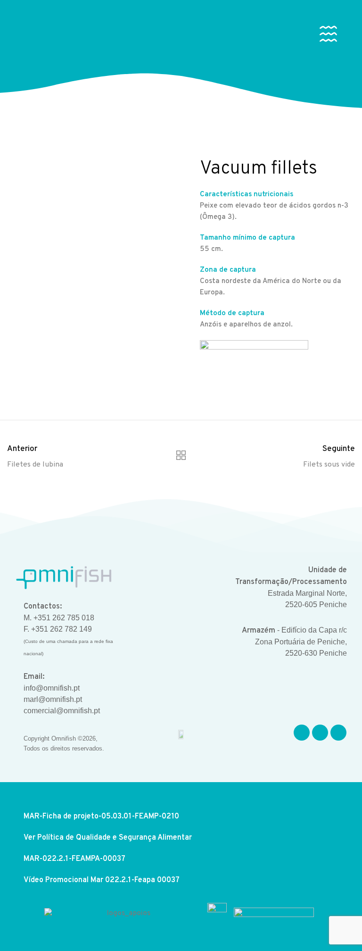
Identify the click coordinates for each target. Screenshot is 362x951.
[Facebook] (302, 733)
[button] (330, 36)
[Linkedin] (338, 733)
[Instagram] (320, 733)
